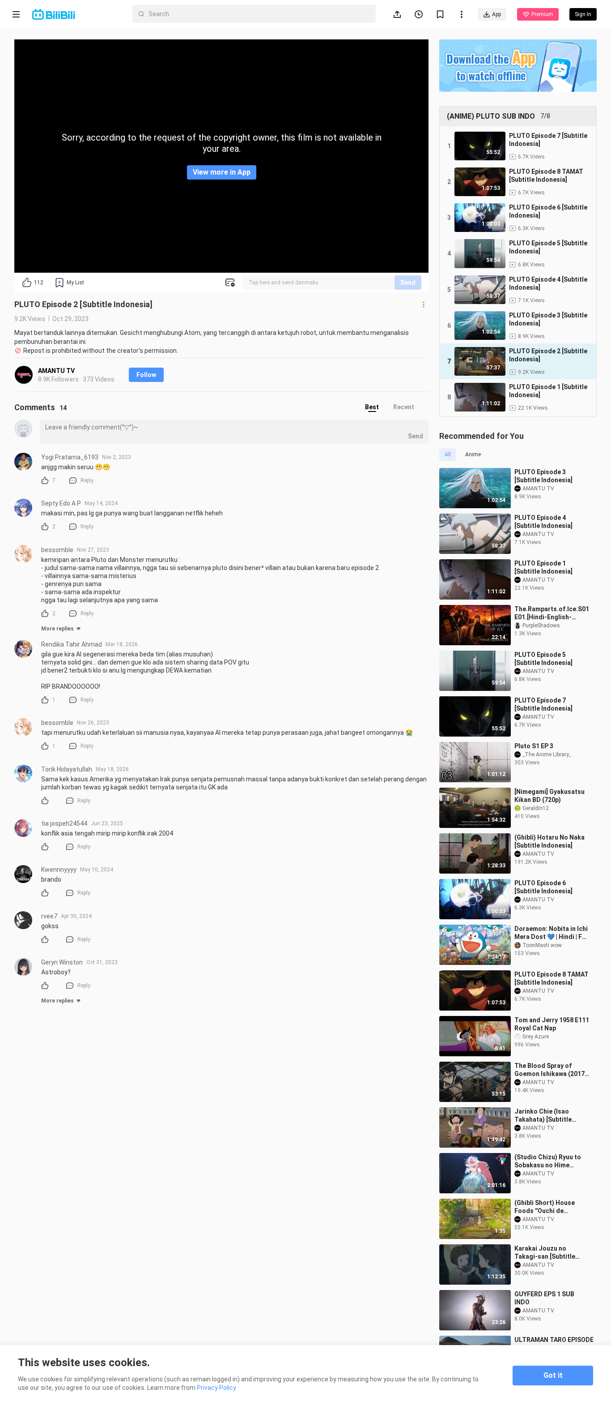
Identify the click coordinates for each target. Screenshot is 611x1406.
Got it (553, 1375)
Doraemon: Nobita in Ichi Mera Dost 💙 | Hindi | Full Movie (551, 933)
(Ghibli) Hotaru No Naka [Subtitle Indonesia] (549, 841)
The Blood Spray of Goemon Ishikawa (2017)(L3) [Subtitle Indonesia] (550, 1070)
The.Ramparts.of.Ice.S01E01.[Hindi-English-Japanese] (551, 613)
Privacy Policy (216, 1387)
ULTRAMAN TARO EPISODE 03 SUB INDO (554, 1343)
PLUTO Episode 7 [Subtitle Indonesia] (543, 704)
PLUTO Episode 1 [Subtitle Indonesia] (543, 567)
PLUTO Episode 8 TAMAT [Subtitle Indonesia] (551, 978)
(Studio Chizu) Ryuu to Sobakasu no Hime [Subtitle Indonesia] (547, 1161)
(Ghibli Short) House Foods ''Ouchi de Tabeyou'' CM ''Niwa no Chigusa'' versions (547, 1207)
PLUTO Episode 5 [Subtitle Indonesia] (543, 658)
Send (408, 282)
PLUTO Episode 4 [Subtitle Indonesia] (543, 521)
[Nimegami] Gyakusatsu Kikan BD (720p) (549, 795)
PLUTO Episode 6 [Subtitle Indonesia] (543, 887)
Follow (146, 374)
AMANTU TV (56, 370)
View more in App (221, 172)
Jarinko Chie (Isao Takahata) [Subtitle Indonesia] (543, 1115)
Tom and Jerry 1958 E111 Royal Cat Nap (551, 1024)
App (496, 14)
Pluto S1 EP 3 (533, 746)
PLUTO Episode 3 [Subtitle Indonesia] (543, 476)
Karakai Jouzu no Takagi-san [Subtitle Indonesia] (544, 1252)
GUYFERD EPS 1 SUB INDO (544, 1298)
